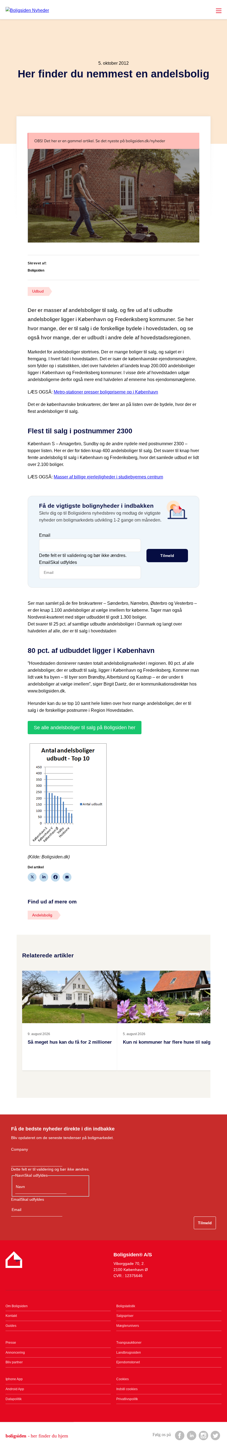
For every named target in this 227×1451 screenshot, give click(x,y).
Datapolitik (14, 1399)
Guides (11, 1326)
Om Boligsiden (17, 1306)
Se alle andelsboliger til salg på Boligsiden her (84, 727)
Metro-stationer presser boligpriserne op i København (106, 392)
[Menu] (219, 11)
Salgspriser (124, 1316)
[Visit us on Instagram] (203, 1435)
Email (44, 535)
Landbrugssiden (128, 1352)
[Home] (27, 10)
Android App (15, 1389)
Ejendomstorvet (128, 1362)
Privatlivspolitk (127, 1399)
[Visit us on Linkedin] (191, 1435)
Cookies (122, 1379)
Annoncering (15, 1352)
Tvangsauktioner (128, 1343)
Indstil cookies (127, 1389)
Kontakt (11, 1316)
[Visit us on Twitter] (215, 1435)
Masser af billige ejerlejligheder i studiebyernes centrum (108, 477)
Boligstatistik (125, 1306)
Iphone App (14, 1379)
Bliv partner (14, 1362)
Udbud (38, 291)
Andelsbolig (42, 915)
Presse (11, 1343)
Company (19, 1149)
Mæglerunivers (127, 1326)
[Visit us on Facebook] (179, 1435)
